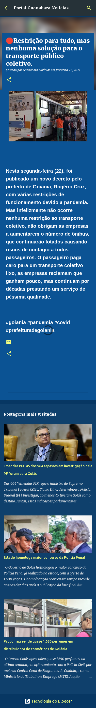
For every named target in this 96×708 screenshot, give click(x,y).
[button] (9, 80)
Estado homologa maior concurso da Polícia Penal (44, 557)
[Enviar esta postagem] (9, 344)
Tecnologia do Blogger (51, 701)
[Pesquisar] (89, 8)
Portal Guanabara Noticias (41, 7)
